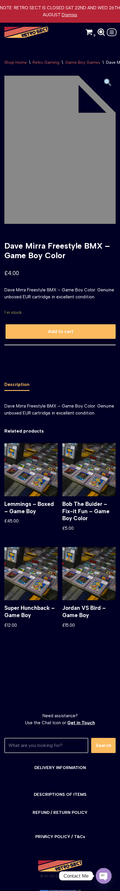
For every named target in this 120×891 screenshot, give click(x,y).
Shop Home (15, 62)
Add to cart (60, 331)
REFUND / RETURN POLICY (60, 812)
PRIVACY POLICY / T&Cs (60, 836)
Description (16, 384)
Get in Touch (81, 722)
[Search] (101, 32)
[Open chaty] (104, 876)
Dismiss (69, 14)
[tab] (16, 385)
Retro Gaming (46, 62)
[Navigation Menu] (112, 32)
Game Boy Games (82, 62)
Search (103, 745)
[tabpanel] (60, 150)
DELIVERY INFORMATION (60, 767)
